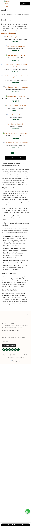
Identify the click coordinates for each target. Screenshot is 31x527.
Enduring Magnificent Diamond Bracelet (15, 80)
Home (3, 14)
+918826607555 (11, 337)
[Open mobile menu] (2, 3)
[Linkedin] (15, 349)
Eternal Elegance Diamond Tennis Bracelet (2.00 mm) (16, 99)
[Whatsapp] (18, 349)
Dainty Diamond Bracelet (15, 48)
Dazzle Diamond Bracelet (15, 58)
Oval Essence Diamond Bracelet (15, 145)
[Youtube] (9, 349)
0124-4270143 (13, 334)
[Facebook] (3, 349)
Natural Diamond (13, 14)
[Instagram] (6, 349)
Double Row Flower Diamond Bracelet (15, 69)
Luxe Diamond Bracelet (15, 117)
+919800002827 (20, 337)
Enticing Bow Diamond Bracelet (15, 89)
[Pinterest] (12, 349)
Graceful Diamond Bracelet (15, 108)
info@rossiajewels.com (13, 330)
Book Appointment (8, 33)
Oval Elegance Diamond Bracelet (15, 136)
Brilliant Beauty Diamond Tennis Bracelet (15, 39)
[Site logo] (7, 4)
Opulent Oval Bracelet (15, 126)
